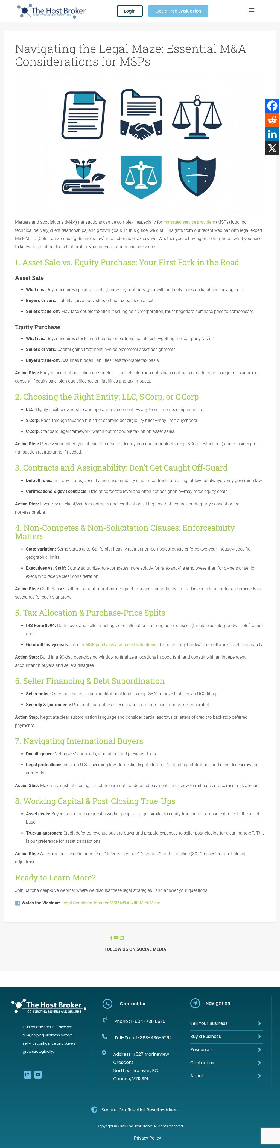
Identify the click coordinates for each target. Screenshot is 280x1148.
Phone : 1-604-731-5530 (139, 1021)
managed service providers (189, 222)
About (196, 1076)
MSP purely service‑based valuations (120, 644)
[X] (272, 148)
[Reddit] (272, 120)
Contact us (202, 1063)
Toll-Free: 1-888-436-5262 (143, 1038)
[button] (251, 11)
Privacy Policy (147, 1138)
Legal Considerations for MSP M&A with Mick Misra (111, 903)
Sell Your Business (209, 1023)
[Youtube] (38, 1075)
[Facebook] (272, 106)
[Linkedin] (272, 134)
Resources (201, 1049)
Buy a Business (205, 1036)
